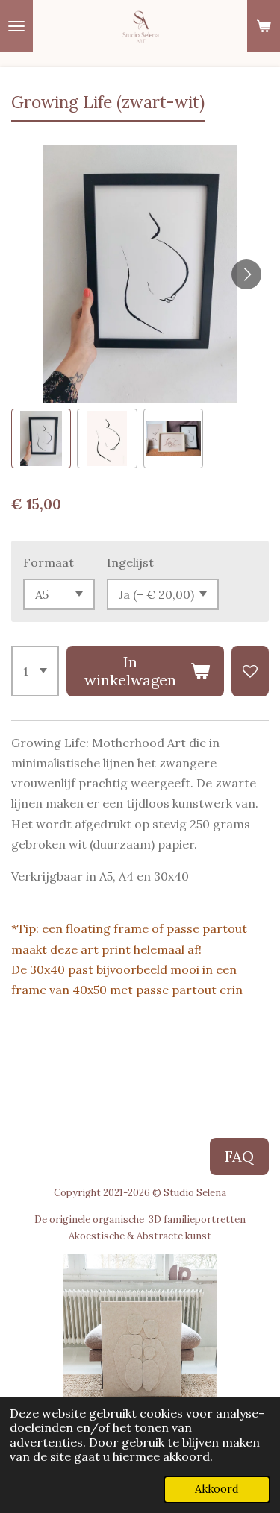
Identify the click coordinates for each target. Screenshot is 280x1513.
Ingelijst (130, 562)
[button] (41, 438)
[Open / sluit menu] (16, 26)
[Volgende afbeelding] (246, 274)
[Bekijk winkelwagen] (263, 26)
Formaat (48, 562)
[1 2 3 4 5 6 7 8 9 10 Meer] (35, 671)
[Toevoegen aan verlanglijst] (250, 671)
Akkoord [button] (217, 1489)
